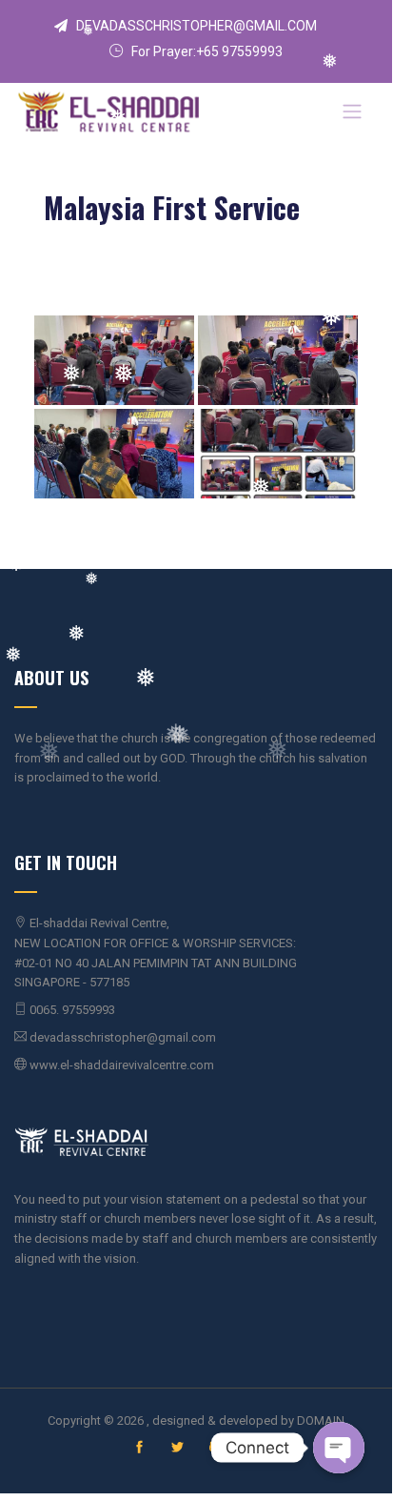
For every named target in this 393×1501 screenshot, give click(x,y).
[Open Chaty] (338, 1447)
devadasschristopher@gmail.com (196, 25)
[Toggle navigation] (352, 111)
